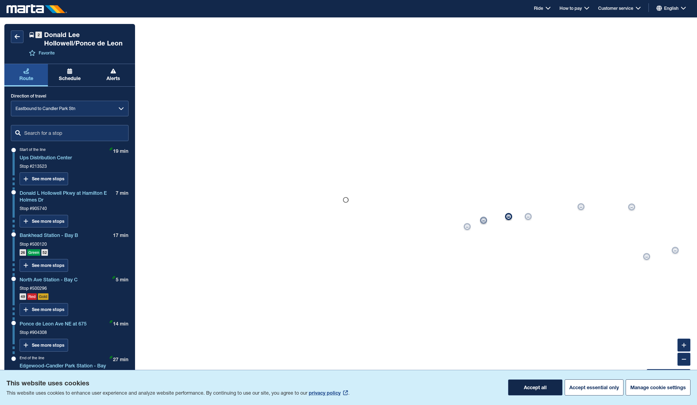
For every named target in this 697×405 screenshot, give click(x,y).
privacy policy (325, 393)
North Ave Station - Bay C (49, 279)
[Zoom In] (683, 345)
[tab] (26, 75)
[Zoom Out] (683, 359)
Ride (538, 8)
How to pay (571, 8)
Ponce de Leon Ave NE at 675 (53, 324)
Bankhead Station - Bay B (49, 235)
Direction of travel (28, 96)
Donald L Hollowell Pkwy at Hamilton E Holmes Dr (63, 196)
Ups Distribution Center (46, 157)
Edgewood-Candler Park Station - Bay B (63, 369)
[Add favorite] (32, 53)
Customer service (615, 8)
